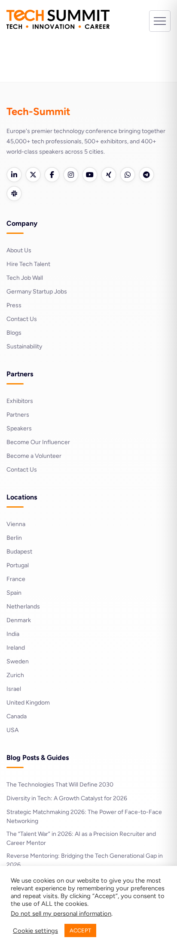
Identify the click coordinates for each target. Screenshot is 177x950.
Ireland (15, 647)
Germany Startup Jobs (36, 291)
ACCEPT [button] (80, 930)
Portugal (17, 565)
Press (13, 305)
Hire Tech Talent (28, 264)
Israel (13, 689)
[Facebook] (52, 174)
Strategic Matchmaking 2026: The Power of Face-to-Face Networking (84, 816)
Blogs (13, 332)
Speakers (19, 428)
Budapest (19, 551)
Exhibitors (19, 401)
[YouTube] (90, 174)
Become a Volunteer (33, 456)
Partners (17, 414)
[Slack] (14, 193)
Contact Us (21, 319)
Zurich (15, 675)
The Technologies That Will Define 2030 (59, 784)
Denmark (18, 620)
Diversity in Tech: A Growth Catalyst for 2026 (66, 798)
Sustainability (24, 346)
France (15, 579)
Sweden (17, 661)
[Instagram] (71, 174)
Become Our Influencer (38, 442)
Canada (16, 716)
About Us (18, 250)
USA (12, 730)
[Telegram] (146, 174)
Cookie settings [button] (35, 931)
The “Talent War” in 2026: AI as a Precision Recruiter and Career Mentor (81, 838)
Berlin (14, 538)
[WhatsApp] (127, 174)
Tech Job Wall (24, 277)
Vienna (15, 524)
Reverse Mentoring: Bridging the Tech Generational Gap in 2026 (84, 860)
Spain (13, 592)
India (12, 634)
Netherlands (23, 606)
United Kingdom (28, 702)
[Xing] (108, 174)
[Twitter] (33, 174)
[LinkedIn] (14, 174)
